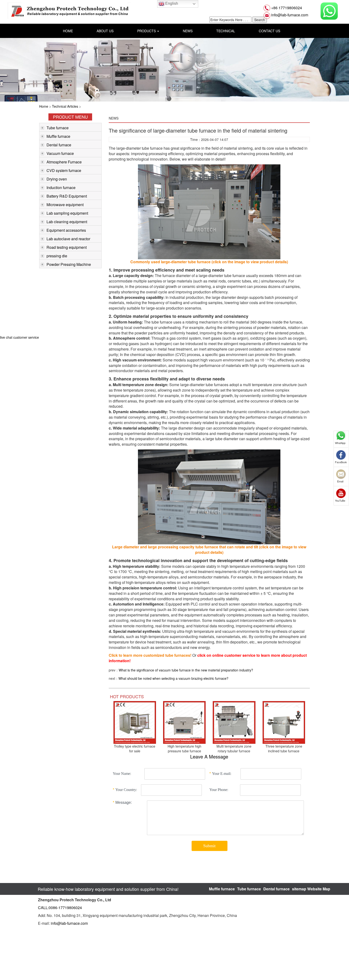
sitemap (299, 889)
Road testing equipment (67, 247)
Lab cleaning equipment (67, 221)
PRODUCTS (147, 30)
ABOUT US (105, 30)
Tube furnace (58, 127)
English (171, 3)
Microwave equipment (65, 204)
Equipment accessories (66, 230)
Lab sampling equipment (67, 213)
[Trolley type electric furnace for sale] (134, 722)
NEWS (188, 30)
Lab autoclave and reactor (68, 238)
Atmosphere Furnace (64, 162)
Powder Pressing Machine (69, 264)
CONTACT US (269, 30)
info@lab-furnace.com (289, 15)
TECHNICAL (225, 30)
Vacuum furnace (60, 153)
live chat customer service (19, 337)
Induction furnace (61, 187)
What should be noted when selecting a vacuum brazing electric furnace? (173, 678)
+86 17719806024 (286, 7)
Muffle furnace (58, 136)
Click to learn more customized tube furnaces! (150, 655)
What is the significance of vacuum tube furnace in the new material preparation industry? (186, 670)
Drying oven (57, 179)
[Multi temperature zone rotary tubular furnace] (234, 722)
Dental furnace (59, 145)
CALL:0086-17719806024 (60, 907)
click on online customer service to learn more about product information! (208, 657)
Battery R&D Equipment (67, 196)
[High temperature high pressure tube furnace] (184, 722)
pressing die (57, 256)
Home (43, 106)
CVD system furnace (64, 170)
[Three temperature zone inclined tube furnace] (284, 722)
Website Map (318, 889)
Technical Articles (65, 106)
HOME (68, 30)
